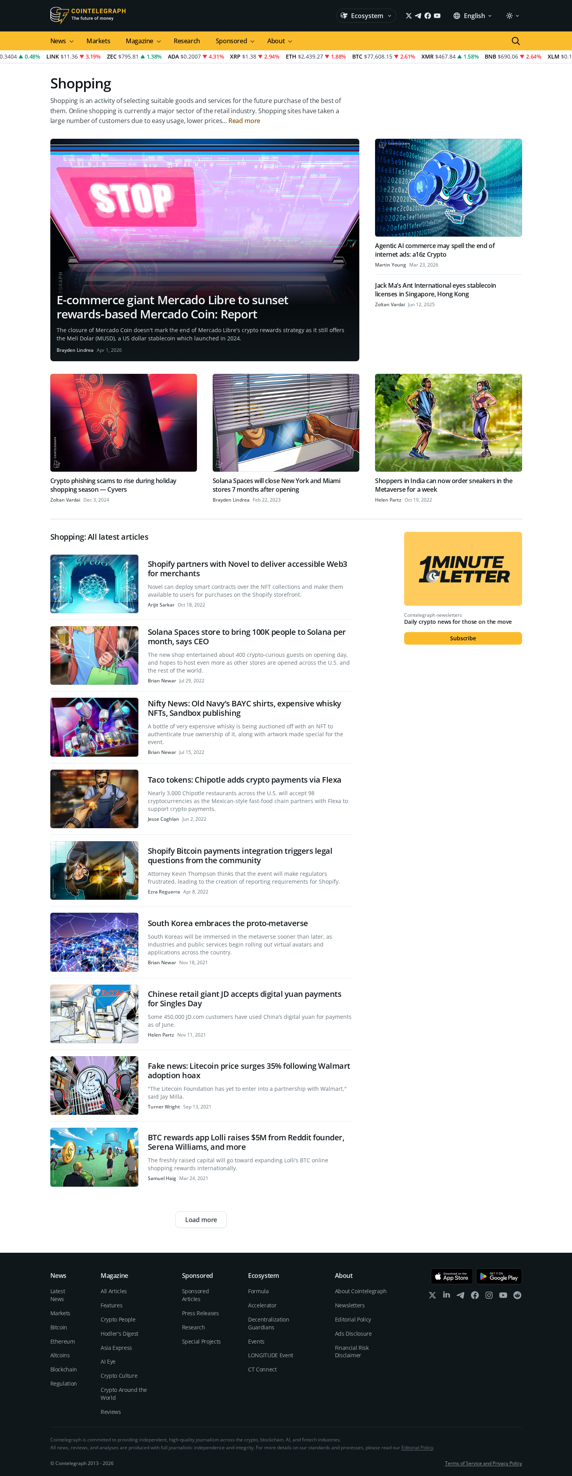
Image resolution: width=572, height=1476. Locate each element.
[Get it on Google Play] (499, 1276)
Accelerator (262, 1305)
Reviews (111, 1411)
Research (187, 41)
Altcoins (60, 1355)
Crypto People (118, 1319)
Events (256, 1341)
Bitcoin (59, 1327)
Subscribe (463, 638)
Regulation (63, 1383)
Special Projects (201, 1341)
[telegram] (460, 1296)
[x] (432, 1296)
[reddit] (517, 1296)
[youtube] (503, 1296)
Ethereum (62, 1341)
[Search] (515, 40)
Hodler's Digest (119, 1333)
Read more (244, 120)
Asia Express (116, 1347)
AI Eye (108, 1361)
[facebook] (475, 1296)
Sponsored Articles (195, 1295)
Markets (98, 41)
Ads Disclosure (353, 1333)
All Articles (114, 1291)
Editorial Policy (353, 1319)
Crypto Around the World (124, 1393)
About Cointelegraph (361, 1291)
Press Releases (200, 1313)
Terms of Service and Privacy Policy (483, 1463)
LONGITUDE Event (270, 1355)
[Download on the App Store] (452, 1276)
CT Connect (262, 1369)
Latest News (57, 1295)
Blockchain (63, 1369)
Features (111, 1305)
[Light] (512, 16)
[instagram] (489, 1296)
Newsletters (350, 1305)
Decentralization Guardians (268, 1323)
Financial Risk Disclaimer (352, 1351)
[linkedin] (446, 1296)
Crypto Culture (119, 1375)
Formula (258, 1291)
